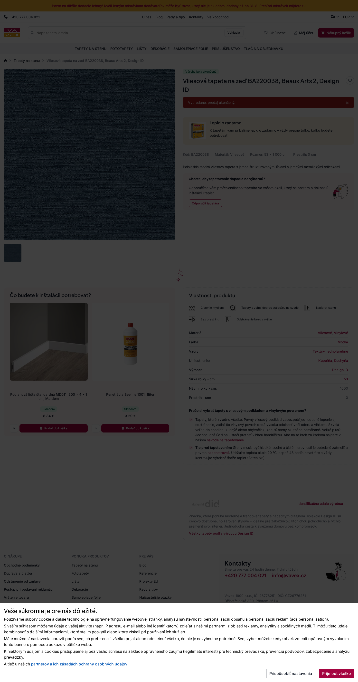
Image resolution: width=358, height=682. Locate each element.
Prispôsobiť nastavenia (290, 673)
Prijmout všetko (336, 673)
